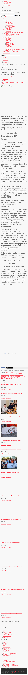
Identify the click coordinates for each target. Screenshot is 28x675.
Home (4, 57)
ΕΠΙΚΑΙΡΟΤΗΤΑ (7, 654)
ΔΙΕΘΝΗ (5, 649)
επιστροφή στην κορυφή (6, 378)
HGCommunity (11, 672)
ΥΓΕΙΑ (4, 645)
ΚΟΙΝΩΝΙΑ (5, 644)
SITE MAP (5, 4)
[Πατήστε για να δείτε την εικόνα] (14, 83)
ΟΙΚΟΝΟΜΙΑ (6, 650)
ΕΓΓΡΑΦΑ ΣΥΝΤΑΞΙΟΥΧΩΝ (9, 661)
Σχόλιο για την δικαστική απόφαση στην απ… (11, 449)
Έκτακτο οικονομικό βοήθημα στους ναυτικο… (11, 542)
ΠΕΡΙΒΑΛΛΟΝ (6, 647)
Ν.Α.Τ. (4, 663)
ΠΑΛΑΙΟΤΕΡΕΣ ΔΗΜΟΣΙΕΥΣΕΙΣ (10, 665)
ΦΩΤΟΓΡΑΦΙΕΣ (7, 636)
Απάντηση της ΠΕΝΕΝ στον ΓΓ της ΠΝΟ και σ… (11, 384)
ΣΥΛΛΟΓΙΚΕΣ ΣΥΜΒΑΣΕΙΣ (9, 664)
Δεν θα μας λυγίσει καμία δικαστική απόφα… (11, 472)
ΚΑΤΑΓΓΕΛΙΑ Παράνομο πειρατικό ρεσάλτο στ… (11, 613)
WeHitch (17, 671)
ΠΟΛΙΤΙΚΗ (5, 642)
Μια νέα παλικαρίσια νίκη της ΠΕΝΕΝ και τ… (11, 440)
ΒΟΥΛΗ (5, 643)
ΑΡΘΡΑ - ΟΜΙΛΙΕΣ (7, 634)
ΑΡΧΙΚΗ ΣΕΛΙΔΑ (7, 1)
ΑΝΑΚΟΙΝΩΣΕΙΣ (7, 2)
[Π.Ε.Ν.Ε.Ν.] (3, 16)
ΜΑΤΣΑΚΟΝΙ (6, 637)
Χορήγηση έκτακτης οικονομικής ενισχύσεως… (11, 566)
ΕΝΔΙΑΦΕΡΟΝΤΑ (7, 648)
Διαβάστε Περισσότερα (6, 389)
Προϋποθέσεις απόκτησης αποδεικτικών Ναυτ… (11, 519)
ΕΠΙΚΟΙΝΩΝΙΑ (6, 5)
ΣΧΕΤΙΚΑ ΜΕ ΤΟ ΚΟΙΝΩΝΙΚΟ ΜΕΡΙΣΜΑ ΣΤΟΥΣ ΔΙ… (12, 589)
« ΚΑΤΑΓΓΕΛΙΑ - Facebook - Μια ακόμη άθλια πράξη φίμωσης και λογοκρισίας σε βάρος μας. (13, 375)
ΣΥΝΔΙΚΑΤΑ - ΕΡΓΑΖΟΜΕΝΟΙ (10, 653)
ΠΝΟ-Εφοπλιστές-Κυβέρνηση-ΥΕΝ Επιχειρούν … (12, 393)
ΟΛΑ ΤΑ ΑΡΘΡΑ (6, 655)
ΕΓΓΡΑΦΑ (5, 631)
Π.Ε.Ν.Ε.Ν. (5, 60)
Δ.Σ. (4, 630)
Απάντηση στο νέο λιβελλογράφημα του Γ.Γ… (11, 416)
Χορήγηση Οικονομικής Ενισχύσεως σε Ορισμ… (11, 495)
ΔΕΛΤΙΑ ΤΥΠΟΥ (6, 62)
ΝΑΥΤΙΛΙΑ (5, 652)
